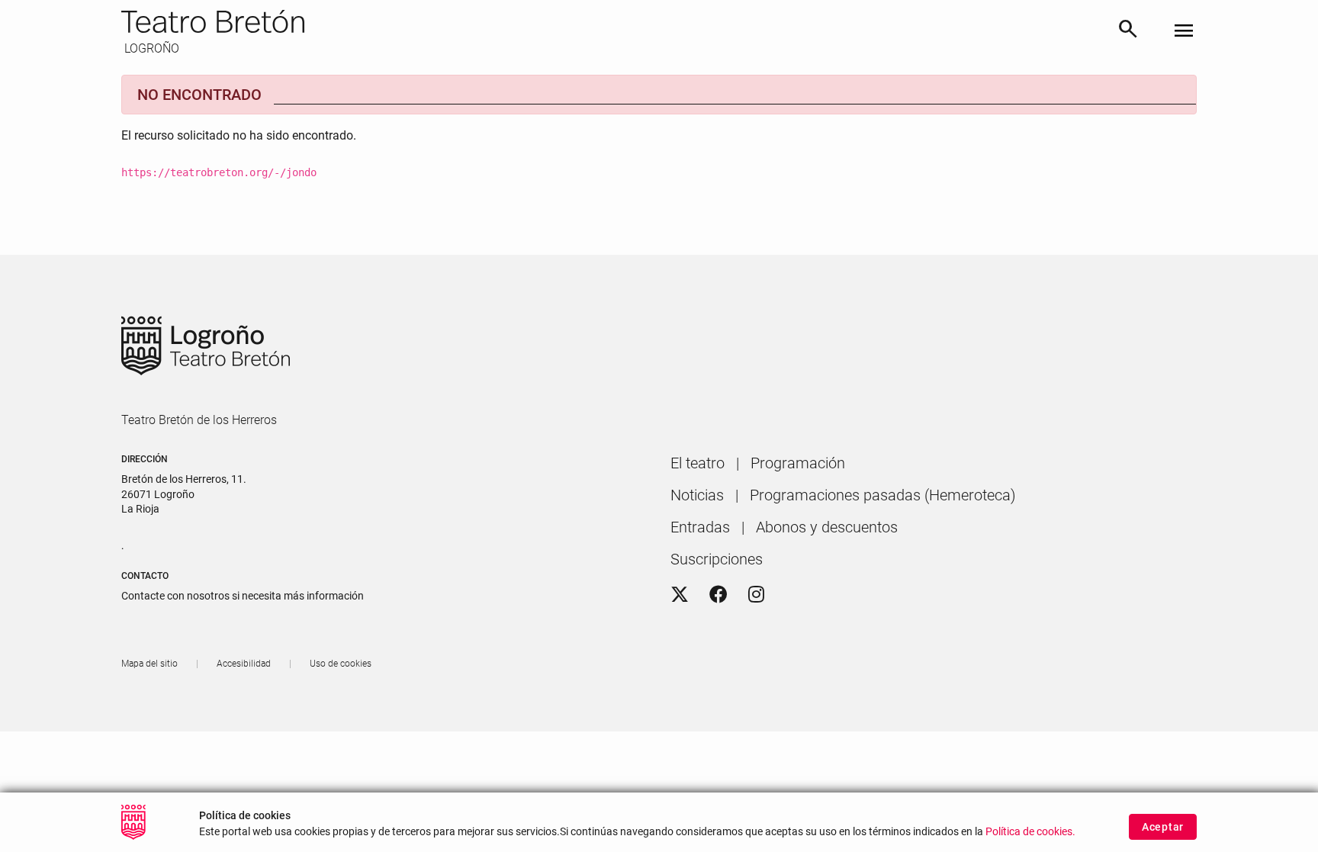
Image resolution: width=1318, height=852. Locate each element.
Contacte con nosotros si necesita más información (242, 596)
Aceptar (1163, 827)
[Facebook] (718, 595)
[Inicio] (612, 21)
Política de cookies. (1030, 831)
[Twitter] (679, 595)
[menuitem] (697, 463)
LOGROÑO (150, 48)
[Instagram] (756, 595)
